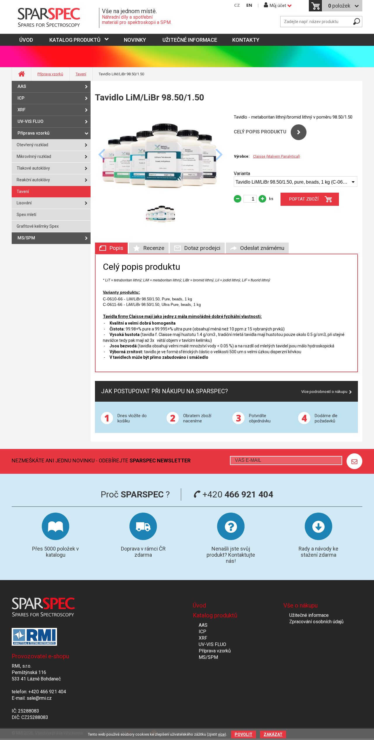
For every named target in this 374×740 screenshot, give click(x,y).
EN (249, 5)
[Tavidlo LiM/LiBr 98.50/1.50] (160, 196)
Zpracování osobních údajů (316, 621)
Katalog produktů (75, 40)
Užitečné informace (189, 40)
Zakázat (273, 734)
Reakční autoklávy (33, 179)
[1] (354, 461)
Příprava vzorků (50, 74)
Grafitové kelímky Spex (38, 226)
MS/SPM (26, 238)
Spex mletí (26, 214)
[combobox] (295, 181)
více (221, 734)
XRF (21, 109)
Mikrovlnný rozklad (34, 156)
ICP (21, 98)
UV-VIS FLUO (31, 121)
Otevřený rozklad (32, 144)
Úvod (199, 605)
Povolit (243, 734)
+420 (236, 494)
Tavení (81, 74)
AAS (22, 86)
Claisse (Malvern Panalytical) (276, 156)
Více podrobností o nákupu (324, 391)
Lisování (24, 203)
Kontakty (245, 40)
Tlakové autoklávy (33, 168)
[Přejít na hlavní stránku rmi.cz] (55, 18)
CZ (237, 5)
